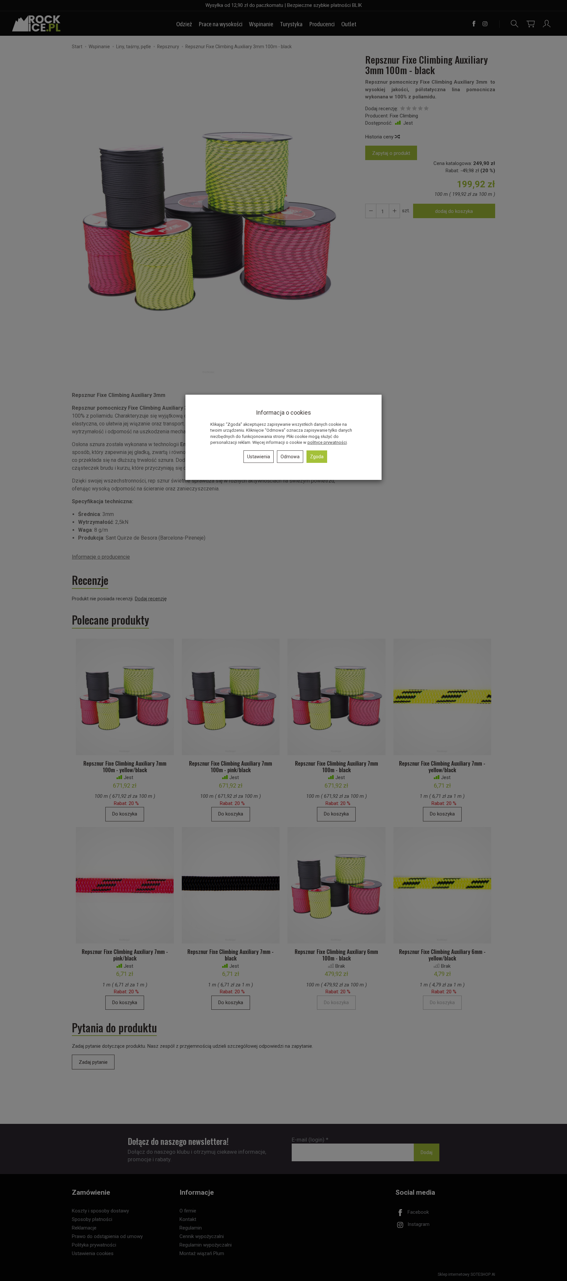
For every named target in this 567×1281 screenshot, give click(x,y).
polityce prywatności (327, 442)
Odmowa (290, 456)
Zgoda (317, 456)
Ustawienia (258, 456)
